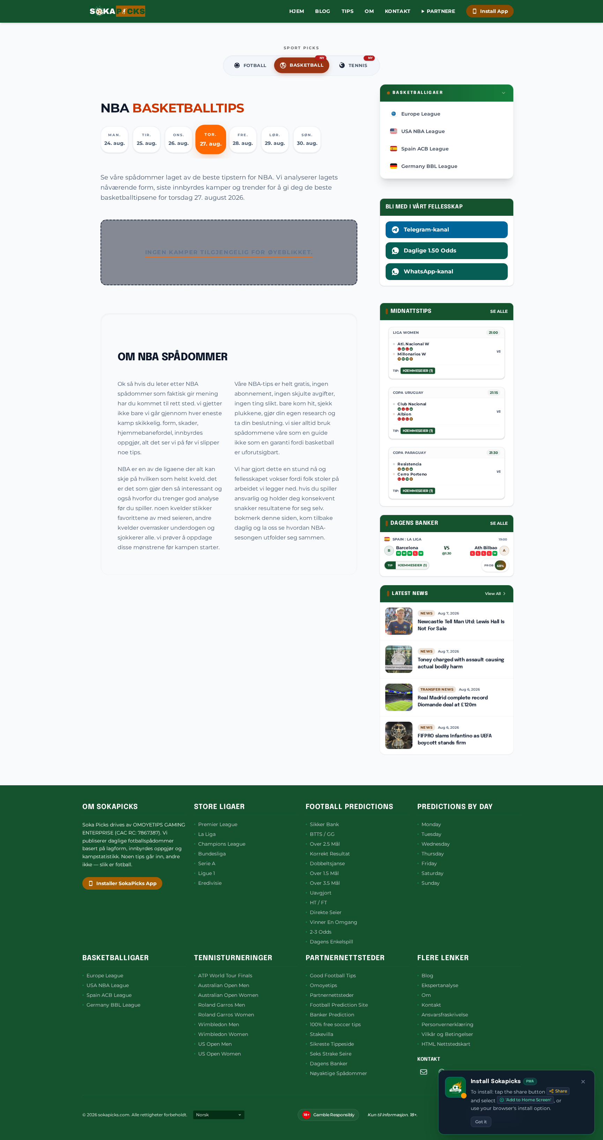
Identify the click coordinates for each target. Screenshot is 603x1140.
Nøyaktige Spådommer (338, 1073)
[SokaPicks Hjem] (117, 11)
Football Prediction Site (339, 1005)
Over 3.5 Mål (325, 883)
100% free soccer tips (335, 1024)
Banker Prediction (332, 1015)
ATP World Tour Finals (225, 975)
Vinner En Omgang (333, 922)
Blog (322, 11)
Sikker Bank (324, 824)
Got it (481, 1121)
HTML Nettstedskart (446, 1044)
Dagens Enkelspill (331, 942)
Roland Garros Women (226, 1015)
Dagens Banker (329, 1063)
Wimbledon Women (223, 1034)
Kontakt (397, 11)
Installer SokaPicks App (126, 883)
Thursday (433, 854)
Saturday (433, 873)
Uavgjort (321, 893)
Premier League (217, 824)
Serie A (206, 863)
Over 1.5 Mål (324, 873)
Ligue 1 (206, 873)
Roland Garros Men (221, 1005)
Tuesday (431, 834)
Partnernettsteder (332, 995)
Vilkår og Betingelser (447, 1034)
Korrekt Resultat (330, 854)
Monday (431, 824)
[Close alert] (583, 1082)
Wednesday (436, 844)
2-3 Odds (321, 932)
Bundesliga (212, 854)
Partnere (441, 11)
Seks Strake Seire (330, 1054)
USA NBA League (108, 985)
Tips (347, 11)
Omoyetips (323, 985)
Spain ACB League (109, 995)
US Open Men (215, 1044)
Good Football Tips (333, 975)
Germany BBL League (113, 1005)
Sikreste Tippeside (332, 1044)
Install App (494, 11)
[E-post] (423, 1072)
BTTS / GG (322, 834)
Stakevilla (321, 1034)
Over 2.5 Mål (325, 844)
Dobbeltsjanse (327, 863)
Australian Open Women (228, 995)
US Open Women (219, 1054)
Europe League (105, 975)
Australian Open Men (223, 985)
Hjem (296, 11)
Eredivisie (210, 883)
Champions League (221, 844)
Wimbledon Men (218, 1024)
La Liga (207, 834)
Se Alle (499, 311)
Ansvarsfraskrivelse (445, 1015)
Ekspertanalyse (440, 985)
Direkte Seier (326, 912)
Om (369, 11)
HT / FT (318, 902)
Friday (429, 863)
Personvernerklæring (448, 1024)
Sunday (431, 883)
